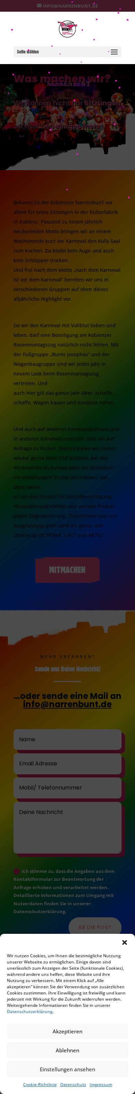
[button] (124, 942)
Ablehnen (67, 1050)
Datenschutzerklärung (30, 1011)
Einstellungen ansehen (67, 1069)
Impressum (101, 1084)
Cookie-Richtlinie (40, 1084)
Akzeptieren (67, 1031)
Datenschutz (73, 1084)
